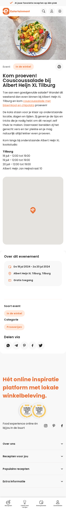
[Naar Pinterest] (54, 426)
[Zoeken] (43, 11)
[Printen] (59, 67)
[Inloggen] (51, 11)
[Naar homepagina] (16, 11)
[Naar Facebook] (62, 426)
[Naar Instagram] (46, 426)
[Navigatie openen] (60, 11)
